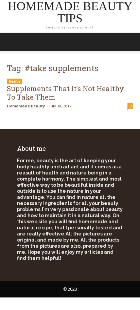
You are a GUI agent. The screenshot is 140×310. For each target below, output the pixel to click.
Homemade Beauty (26, 105)
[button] (130, 42)
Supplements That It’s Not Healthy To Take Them (65, 93)
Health (14, 81)
